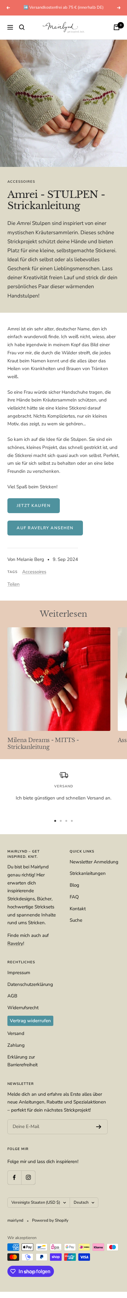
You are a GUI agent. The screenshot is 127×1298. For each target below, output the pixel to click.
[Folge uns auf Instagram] (28, 1177)
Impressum (18, 972)
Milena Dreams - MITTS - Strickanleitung (43, 743)
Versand (15, 1033)
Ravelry (15, 943)
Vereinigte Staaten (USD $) (35, 1202)
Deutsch (81, 1202)
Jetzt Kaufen (34, 505)
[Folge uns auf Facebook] (14, 1177)
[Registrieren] (98, 1127)
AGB (12, 996)
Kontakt (78, 909)
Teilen (13, 584)
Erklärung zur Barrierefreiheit (22, 1061)
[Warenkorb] (116, 27)
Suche (76, 920)
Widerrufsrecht (23, 1008)
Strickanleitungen (88, 873)
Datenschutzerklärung (30, 984)
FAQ (74, 897)
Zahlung (16, 1045)
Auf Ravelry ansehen (45, 528)
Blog (74, 885)
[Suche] (22, 27)
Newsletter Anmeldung (94, 862)
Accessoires (21, 181)
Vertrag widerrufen (30, 1021)
